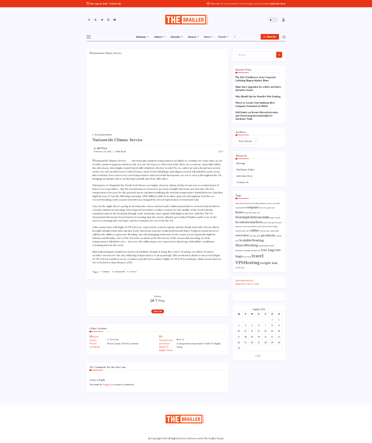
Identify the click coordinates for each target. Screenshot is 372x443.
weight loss (268, 263)
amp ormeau (240, 203)
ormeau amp (264, 231)
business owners (266, 203)
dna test (263, 208)
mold (265, 223)
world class (239, 268)
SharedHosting (246, 245)
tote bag (267, 250)
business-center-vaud (247, 283)
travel (257, 256)
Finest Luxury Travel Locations (122, 343)
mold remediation (249, 226)
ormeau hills (274, 231)
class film (276, 203)
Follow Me (157, 311)
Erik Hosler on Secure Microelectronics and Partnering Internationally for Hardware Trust (256, 115)
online (254, 230)
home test (256, 213)
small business (264, 246)
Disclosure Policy (245, 169)
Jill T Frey (102, 148)
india (266, 217)
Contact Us (242, 182)
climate (106, 271)
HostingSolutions (248, 217)
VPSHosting (247, 262)
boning (256, 203)
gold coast (270, 208)
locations (242, 222)
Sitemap (240, 163)
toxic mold (247, 257)
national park (240, 231)
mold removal (262, 226)
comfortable (240, 208)
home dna (248, 213)
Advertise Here (244, 176)
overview (242, 235)
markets (256, 222)
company (252, 207)
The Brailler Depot (214, 438)
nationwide (119, 271)
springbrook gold (250, 250)
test (258, 250)
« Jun (257, 355)
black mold (249, 203)
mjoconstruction (244, 280)
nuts (247, 231)
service (133, 271)
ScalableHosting (251, 240)
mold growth (272, 223)
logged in (108, 384)
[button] (273, 19)
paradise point (255, 236)
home (239, 212)
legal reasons (275, 218)
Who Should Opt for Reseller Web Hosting (257, 96)
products (268, 235)
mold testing (272, 226)
